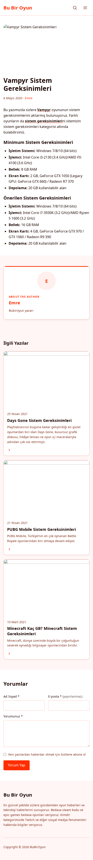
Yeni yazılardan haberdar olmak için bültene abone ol (47, 754)
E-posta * (65, 696)
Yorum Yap (16, 765)
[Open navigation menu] (85, 7)
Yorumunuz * (13, 716)
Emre (14, 303)
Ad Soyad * (11, 696)
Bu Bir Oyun (17, 7)
